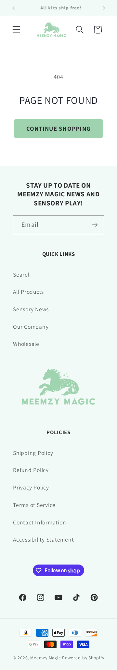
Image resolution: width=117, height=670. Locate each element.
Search (22, 274)
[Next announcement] (104, 8)
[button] (16, 29)
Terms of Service (34, 505)
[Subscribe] (95, 224)
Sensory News (31, 309)
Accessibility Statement (43, 539)
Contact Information (39, 522)
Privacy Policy (31, 487)
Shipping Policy (33, 452)
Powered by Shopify (83, 658)
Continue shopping (58, 128)
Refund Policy (31, 470)
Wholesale (26, 343)
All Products (28, 291)
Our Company (30, 326)
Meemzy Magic (45, 658)
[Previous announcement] (13, 8)
